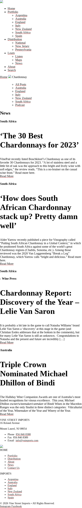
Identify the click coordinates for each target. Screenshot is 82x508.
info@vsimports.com (27, 440)
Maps (18, 59)
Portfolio (13, 12)
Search (12, 70)
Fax (10, 437)
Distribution (15, 39)
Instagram (5, 506)
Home (11, 8)
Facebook (16, 506)
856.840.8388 (23, 434)
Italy (18, 25)
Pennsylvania (23, 49)
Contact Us (13, 468)
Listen (19, 56)
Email (11, 440)
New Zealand (23, 29)
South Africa (23, 32)
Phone (11, 434)
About (11, 66)
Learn (11, 53)
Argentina (21, 15)
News (18, 63)
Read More (7, 176)
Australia (20, 18)
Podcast (20, 105)
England (20, 22)
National (20, 42)
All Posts (20, 84)
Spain (18, 35)
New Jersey (22, 46)
